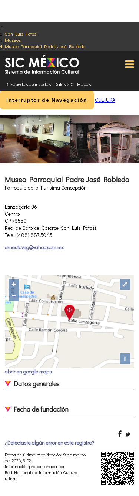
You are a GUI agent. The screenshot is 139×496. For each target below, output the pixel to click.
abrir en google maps (28, 371)
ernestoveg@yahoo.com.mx (34, 247)
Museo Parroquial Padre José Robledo (45, 46)
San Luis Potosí (21, 33)
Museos (13, 40)
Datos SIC (63, 84)
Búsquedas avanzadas (28, 84)
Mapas (84, 84)
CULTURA (105, 99)
